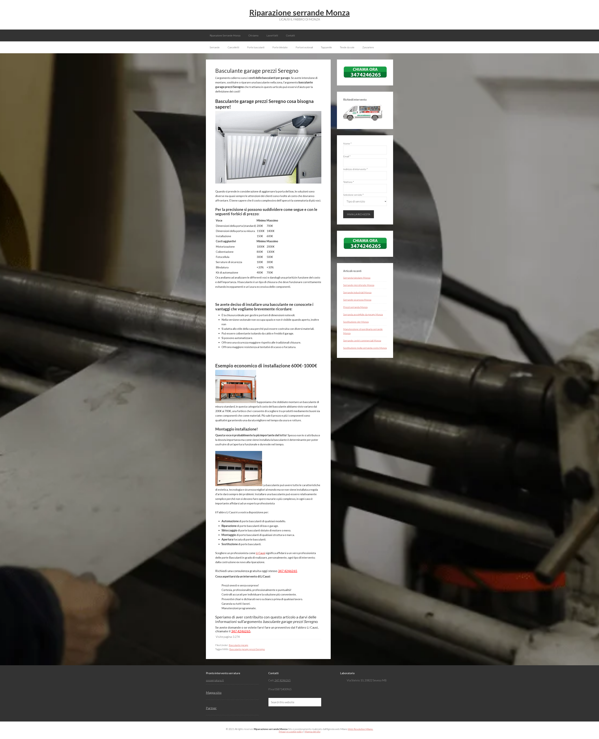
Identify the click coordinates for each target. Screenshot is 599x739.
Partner (211, 708)
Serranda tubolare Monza (356, 277)
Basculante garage (238, 645)
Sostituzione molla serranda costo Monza (365, 347)
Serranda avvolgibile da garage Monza (363, 314)
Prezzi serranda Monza (355, 307)
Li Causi (260, 553)
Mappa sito (214, 692)
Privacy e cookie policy (291, 731)
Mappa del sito (312, 731)
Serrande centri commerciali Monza (362, 340)
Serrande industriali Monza (357, 292)
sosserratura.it (215, 680)
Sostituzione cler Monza (356, 321)
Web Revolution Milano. (360, 728)
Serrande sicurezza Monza (357, 299)
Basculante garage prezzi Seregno (247, 649)
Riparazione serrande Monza (299, 12)
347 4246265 (287, 571)
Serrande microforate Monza (358, 285)
